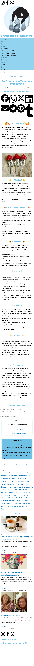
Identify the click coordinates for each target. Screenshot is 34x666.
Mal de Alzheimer (9, 495)
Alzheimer (4, 44)
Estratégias (17, 481)
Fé (7, 490)
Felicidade (3, 489)
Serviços (4, 62)
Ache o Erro (8, 473)
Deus (26, 476)
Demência (21, 476)
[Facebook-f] (7, 2)
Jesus (2, 495)
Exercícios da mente (25, 487)
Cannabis (4, 57)
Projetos (4, 67)
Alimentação (25, 473)
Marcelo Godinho (20, 495)
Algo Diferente (17, 473)
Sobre (3, 64)
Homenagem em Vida (8, 51)
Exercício (26, 484)
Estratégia (10, 481)
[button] (3, 39)
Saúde (16, 500)
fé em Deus (11, 489)
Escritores (4, 46)
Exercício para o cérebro (9, 487)
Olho (16, 498)
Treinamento (5, 503)
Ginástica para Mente (8, 492)
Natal (13, 498)
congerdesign (19, 429)
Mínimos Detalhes (6, 498)
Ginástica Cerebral (21, 490)
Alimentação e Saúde (17, 76)
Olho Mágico (22, 498)
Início (3, 41)
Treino (20, 506)
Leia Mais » (4, 550)
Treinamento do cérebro (17, 503)
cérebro (15, 476)
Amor (10, 475)
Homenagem (5, 48)
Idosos (28, 492)
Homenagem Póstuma (8, 53)
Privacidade (5, 60)
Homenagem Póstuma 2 (9, 55)
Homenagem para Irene (10, 615)
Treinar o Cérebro (12, 506)
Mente (29, 495)
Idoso (24, 492)
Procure (11, 500)
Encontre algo (13, 478)
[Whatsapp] (12, 2)
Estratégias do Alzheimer (18, 434)
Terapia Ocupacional (25, 500)
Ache (2, 473)
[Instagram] (2, 2)
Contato (4, 69)
